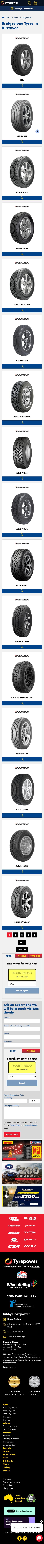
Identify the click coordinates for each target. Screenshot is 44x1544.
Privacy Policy (15, 1125)
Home (6, 17)
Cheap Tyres (8, 1488)
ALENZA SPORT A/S (22, 305)
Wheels (6, 1423)
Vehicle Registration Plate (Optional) (14, 1096)
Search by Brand (9, 1414)
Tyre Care (7, 1417)
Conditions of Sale (31, 1532)
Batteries (6, 1435)
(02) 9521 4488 (15, 1331)
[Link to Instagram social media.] (24, 1538)
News (6, 1464)
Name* (7, 1017)
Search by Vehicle (10, 1407)
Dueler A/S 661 (22, 473)
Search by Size (9, 1410)
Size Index (7, 1479)
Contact (6, 1451)
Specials (7, 1448)
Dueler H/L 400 (22, 810)
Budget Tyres (8, 1485)
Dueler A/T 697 (22, 585)
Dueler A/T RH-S (22, 641)
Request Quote (12, 1134)
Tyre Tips (6, 1420)
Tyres (5, 1404)
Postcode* (8, 1041)
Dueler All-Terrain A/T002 (22, 698)
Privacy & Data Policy (17, 1532)
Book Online (9, 1454)
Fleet (5, 1457)
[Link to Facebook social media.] (19, 1538)
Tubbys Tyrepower (24, 8)
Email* (6, 1033)
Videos (6, 1470)
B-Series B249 (22, 361)
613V (22, 80)
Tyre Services (8, 1442)
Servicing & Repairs (11, 1438)
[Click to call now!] (29, 3)
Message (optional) (11, 1105)
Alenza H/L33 (22, 248)
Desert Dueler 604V (22, 417)
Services (7, 1432)
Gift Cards (8, 1461)
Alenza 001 (22, 136)
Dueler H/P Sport (22, 922)
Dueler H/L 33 (22, 754)
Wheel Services (9, 1445)
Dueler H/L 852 (22, 866)
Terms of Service (31, 1125)
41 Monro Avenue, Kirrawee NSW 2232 (23, 1325)
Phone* (17, 1025)
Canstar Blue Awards (11, 1482)
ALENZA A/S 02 (22, 192)
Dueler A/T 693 (22, 529)
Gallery (6, 1467)
